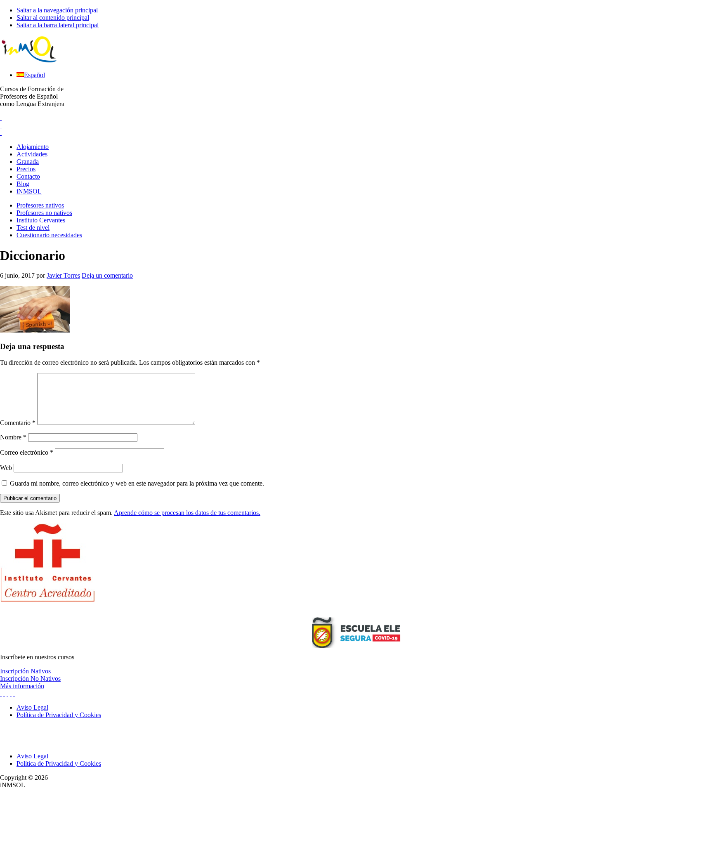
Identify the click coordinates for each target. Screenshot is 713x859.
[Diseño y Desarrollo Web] (62, 855)
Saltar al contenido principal (53, 17)
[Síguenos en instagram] (4, 693)
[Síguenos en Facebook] (7, 693)
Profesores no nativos (44, 212)
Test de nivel (33, 227)
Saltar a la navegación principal (57, 10)
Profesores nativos (40, 205)
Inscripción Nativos (25, 671)
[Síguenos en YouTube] (14, 693)
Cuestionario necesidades (49, 234)
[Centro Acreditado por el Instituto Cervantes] (47, 599)
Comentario (17, 422)
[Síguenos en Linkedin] (11, 693)
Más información (22, 685)
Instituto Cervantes (41, 220)
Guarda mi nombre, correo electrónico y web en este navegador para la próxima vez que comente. (137, 483)
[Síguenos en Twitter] (1, 693)
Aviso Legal (32, 756)
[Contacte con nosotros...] (1, 125)
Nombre (13, 437)
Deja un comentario (107, 275)
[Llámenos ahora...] (1, 117)
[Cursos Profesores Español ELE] (29, 60)
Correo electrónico (26, 452)
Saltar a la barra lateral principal (58, 24)
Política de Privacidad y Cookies (59, 763)
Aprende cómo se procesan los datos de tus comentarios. (187, 512)
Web (6, 467)
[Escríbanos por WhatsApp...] (1, 132)
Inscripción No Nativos (30, 678)
